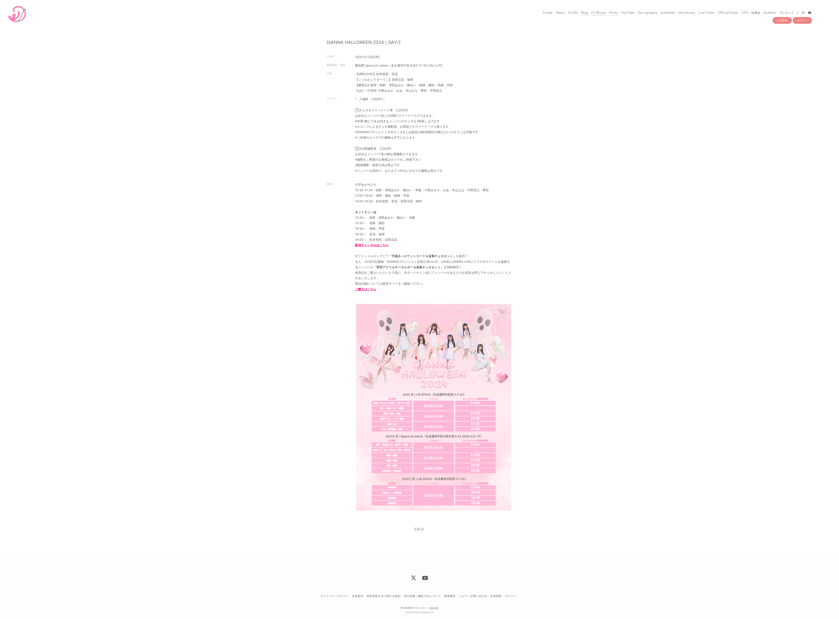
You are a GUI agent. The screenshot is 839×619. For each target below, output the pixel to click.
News (560, 12)
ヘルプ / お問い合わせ (473, 596)
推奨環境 (450, 596)
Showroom (686, 12)
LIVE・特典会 (750, 12)
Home (548, 12)
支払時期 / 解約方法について (422, 596)
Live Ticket (706, 12)
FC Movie (598, 12)
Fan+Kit (433, 607)
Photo (613, 12)
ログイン (802, 20)
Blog (584, 12)
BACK (419, 529)
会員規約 (357, 596)
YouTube (628, 12)
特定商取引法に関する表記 (384, 596)
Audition (769, 12)
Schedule (667, 12)
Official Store (728, 12)
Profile (573, 12)
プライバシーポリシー (335, 596)
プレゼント (786, 12)
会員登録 (782, 20)
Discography (647, 12)
